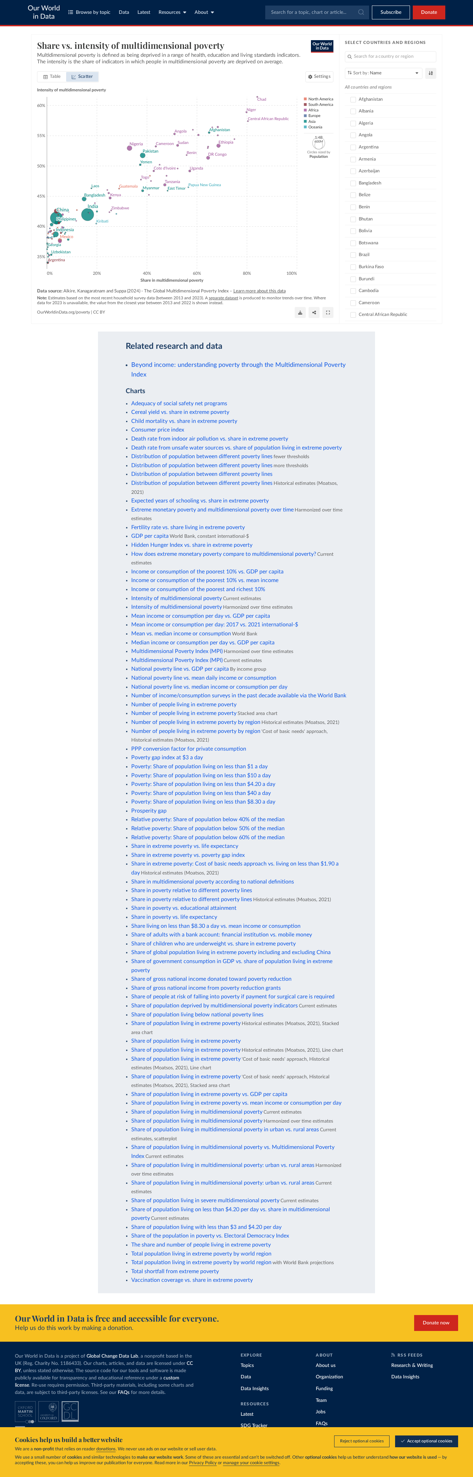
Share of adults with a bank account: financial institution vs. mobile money (221, 934)
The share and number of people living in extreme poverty (201, 1245)
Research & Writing (412, 1365)
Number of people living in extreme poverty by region (195, 722)
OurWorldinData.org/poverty (63, 312)
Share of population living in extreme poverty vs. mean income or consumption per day (236, 1103)
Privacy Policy (203, 1463)
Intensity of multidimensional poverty (176, 598)
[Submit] (360, 12)
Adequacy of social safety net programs (179, 403)
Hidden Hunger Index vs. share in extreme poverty (191, 545)
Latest (143, 12)
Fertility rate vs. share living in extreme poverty (188, 527)
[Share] (314, 312)
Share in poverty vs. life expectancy (174, 917)
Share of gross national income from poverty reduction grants (206, 988)
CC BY (99, 312)
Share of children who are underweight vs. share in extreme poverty (213, 943)
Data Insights (255, 1388)
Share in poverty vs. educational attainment (184, 908)
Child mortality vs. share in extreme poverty (184, 421)
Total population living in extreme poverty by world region (201, 1254)
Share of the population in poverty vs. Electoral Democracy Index (210, 1236)
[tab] (52, 77)
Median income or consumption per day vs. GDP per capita (203, 642)
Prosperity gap (149, 811)
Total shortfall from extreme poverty (175, 1271)
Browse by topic (93, 12)
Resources (169, 12)
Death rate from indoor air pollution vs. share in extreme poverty (209, 439)
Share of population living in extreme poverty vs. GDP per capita (209, 1094)
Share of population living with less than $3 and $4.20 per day (206, 1227)
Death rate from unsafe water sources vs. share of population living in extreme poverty (236, 448)
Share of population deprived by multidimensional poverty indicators (214, 1005)
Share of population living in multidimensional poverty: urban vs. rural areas (222, 1165)
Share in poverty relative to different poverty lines (191, 890)
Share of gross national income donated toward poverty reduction (211, 979)
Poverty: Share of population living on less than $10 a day (201, 775)
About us (326, 1365)
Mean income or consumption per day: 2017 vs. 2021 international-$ (214, 624)
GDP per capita (150, 536)
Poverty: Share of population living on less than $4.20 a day (203, 784)
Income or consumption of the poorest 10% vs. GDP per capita (207, 571)
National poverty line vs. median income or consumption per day (209, 687)
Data (124, 12)
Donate (429, 12)
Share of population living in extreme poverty (186, 1023)
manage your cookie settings (251, 1463)
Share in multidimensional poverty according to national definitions (212, 882)
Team (321, 1400)
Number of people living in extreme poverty (184, 704)
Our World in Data (44, 12)
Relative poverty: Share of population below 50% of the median (208, 828)
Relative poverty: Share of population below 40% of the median (208, 819)
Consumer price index (157, 430)
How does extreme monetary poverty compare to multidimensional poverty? (223, 554)
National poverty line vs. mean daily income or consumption (203, 678)
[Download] (300, 312)
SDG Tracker (254, 1425)
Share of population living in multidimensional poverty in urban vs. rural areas (225, 1129)
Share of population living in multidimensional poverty (196, 1112)
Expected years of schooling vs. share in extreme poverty (200, 501)
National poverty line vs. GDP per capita (180, 669)
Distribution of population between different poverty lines (202, 456)
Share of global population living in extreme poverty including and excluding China (231, 952)
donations (106, 1449)
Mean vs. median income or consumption (181, 633)
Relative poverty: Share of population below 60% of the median (208, 837)
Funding (324, 1388)
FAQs (124, 1392)
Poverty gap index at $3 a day (167, 757)
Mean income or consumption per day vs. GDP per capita (200, 616)
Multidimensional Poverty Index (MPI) (177, 651)
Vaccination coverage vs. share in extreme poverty (192, 1280)
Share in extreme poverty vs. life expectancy (184, 846)
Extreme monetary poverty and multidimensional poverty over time (212, 510)
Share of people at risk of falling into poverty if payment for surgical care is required (232, 996)
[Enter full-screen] (327, 312)
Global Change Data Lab (112, 1356)
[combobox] (317, 12)
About (201, 12)
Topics (247, 1365)
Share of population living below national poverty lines (197, 1014)
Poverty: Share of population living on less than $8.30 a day (203, 802)
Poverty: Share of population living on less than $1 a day (199, 766)
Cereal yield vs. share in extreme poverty (180, 412)
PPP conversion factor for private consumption (188, 749)
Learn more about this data (259, 291)
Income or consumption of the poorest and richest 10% (198, 589)
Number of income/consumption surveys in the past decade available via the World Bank (238, 695)
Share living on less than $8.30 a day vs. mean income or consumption (216, 926)
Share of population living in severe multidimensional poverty (205, 1200)
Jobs (320, 1412)
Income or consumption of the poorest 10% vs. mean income (204, 580)
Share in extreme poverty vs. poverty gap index (188, 855)
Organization (329, 1377)
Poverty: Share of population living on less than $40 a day (201, 793)
